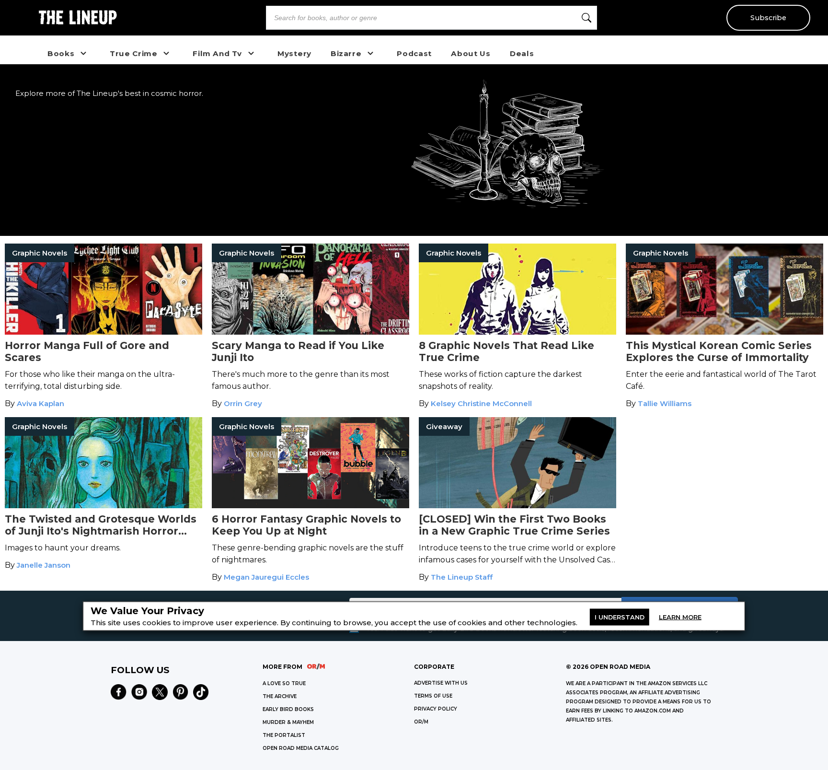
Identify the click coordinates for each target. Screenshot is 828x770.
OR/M (421, 722)
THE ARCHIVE (280, 696)
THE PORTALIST (284, 735)
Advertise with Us (441, 683)
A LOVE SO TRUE (284, 683)
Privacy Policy (435, 709)
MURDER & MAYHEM (288, 722)
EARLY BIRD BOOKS (288, 709)
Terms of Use (433, 696)
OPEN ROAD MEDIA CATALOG (301, 748)
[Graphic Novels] (103, 332)
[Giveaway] (517, 505)
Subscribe (768, 17)
